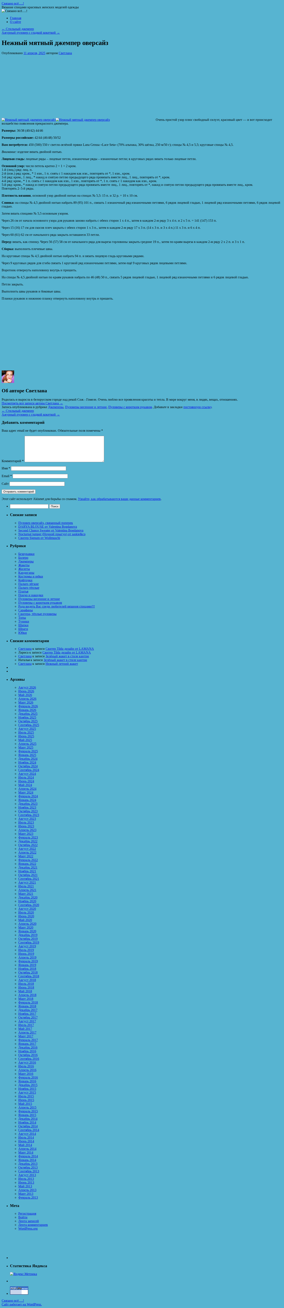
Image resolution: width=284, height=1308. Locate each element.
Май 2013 (25, 1186)
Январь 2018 (27, 1006)
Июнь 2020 (26, 916)
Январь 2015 (27, 1115)
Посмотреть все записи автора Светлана (32, 403)
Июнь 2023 (26, 826)
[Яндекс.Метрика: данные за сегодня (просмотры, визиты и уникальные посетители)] (23, 1274)
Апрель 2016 (27, 1070)
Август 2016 (27, 1062)
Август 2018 (27, 980)
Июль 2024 (26, 777)
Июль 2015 (26, 1096)
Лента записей (28, 1221)
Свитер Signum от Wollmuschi (39, 538)
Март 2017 (25, 1036)
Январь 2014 (27, 1160)
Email (7, 476)
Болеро (23, 557)
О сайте (15, 22)
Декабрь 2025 (27, 713)
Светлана (65, 53)
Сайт (5, 483)
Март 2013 (25, 1193)
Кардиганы (26, 572)
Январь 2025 (27, 755)
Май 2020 (25, 920)
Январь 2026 (27, 710)
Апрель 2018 (27, 995)
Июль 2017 (26, 1025)
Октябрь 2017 (28, 1017)
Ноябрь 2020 (27, 901)
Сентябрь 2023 (28, 815)
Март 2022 (25, 856)
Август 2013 (27, 1175)
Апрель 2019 (27, 957)
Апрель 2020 (27, 923)
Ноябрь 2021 (27, 871)
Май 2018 (25, 991)
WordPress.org (28, 1228)
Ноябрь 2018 (27, 968)
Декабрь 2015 (27, 1085)
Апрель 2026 (27, 698)
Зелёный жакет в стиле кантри (67, 656)
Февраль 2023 (28, 837)
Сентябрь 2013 (28, 1171)
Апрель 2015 (27, 1107)
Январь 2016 (27, 1081)
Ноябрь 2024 (27, 762)
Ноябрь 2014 (27, 1122)
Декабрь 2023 (27, 803)
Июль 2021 (26, 886)
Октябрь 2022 (28, 845)
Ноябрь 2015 (27, 1088)
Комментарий (13, 461)
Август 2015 (27, 1092)
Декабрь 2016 (27, 1047)
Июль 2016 (26, 1066)
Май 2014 (25, 1145)
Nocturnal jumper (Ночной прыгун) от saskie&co (51, 534)
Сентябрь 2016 (28, 1058)
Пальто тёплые (28, 587)
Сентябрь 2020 (28, 905)
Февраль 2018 (28, 1002)
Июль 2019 (26, 950)
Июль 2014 (26, 1137)
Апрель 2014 (27, 1148)
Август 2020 (27, 908)
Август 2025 (27, 728)
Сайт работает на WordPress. (22, 1304)
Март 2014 (25, 1152)
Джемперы (55, 407)
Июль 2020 (26, 912)
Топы (22, 617)
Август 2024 (27, 773)
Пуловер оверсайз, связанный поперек (45, 523)
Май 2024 (25, 785)
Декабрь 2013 (27, 1163)
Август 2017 (27, 1021)
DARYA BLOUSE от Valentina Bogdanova (47, 526)
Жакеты (24, 565)
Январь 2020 (27, 931)
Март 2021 (25, 893)
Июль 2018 (26, 983)
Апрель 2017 (27, 1032)
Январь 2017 (27, 1043)
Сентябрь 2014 (28, 1130)
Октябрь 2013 (28, 1167)
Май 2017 (25, 1028)
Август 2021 (27, 882)
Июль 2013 (26, 1178)
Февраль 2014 (28, 1156)
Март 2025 (25, 747)
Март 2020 (25, 927)
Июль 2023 (26, 822)
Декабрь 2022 (27, 841)
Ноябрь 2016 (27, 1051)
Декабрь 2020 (27, 897)
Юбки (22, 632)
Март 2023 (25, 833)
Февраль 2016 (28, 1077)
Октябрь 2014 (28, 1126)
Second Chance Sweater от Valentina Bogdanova (50, 530)
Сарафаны (25, 610)
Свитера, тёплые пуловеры (37, 614)
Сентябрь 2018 (28, 976)
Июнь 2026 (26, 691)
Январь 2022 (27, 863)
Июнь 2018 (26, 987)
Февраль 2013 (28, 1197)
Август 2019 (27, 946)
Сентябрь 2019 (28, 942)
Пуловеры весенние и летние (86, 407)
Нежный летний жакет (62, 663)
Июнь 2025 (26, 736)
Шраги (23, 629)
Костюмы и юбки (30, 576)
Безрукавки (26, 554)
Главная (15, 18)
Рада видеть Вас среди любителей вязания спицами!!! (56, 606)
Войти (22, 1217)
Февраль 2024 (28, 796)
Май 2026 (25, 695)
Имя (6, 468)
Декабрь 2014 (27, 1118)
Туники (23, 621)
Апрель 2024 (27, 788)
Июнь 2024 (26, 781)
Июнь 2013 (26, 1182)
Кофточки (25, 580)
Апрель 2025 (27, 743)
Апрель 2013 (27, 1190)
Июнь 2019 (26, 953)
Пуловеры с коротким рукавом (130, 407)
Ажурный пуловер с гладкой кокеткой (31, 32)
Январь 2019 (27, 965)
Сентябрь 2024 (28, 770)
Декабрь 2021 (27, 867)
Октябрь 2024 (28, 766)
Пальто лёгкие (28, 584)
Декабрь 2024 (27, 758)
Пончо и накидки (30, 595)
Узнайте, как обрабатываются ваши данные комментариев (119, 499)
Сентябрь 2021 (28, 878)
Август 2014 (27, 1133)
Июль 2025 (26, 732)
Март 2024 (25, 792)
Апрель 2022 (27, 852)
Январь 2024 (27, 800)
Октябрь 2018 (28, 972)
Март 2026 (25, 702)
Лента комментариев (33, 1225)
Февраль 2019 (28, 961)
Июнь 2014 (26, 1141)
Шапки (23, 625)
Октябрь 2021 (28, 875)
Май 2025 (25, 740)
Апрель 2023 (27, 830)
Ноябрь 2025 (27, 717)
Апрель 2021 (27, 890)
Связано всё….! (13, 3)
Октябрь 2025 (28, 721)
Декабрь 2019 (27, 935)
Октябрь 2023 (28, 811)
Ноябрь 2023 (27, 807)
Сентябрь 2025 (28, 725)
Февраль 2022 (28, 860)
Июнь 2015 (26, 1100)
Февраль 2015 (28, 1111)
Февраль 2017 (28, 1040)
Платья (23, 591)
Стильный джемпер (18, 29)
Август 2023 (27, 818)
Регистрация (27, 1213)
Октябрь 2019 (28, 938)
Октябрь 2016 (28, 1055)
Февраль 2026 (28, 706)
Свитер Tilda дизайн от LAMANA (70, 648)
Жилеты (24, 569)
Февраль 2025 (28, 751)
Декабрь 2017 (27, 1010)
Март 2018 (25, 998)
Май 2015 (25, 1103)
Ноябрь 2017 (27, 1013)
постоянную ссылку (197, 407)
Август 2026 (27, 687)
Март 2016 (25, 1073)
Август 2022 (27, 848)
